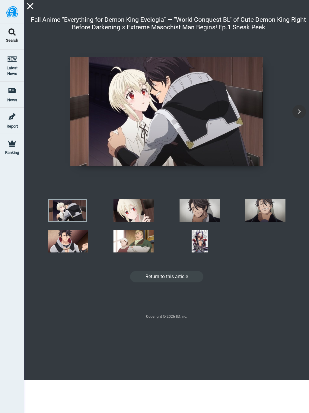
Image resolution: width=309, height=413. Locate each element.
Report (12, 126)
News (12, 100)
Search (12, 41)
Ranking (12, 152)
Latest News (12, 71)
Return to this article (166, 276)
